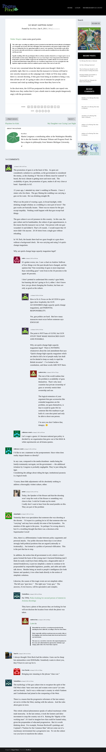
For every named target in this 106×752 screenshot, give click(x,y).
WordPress (28, 749)
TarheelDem (25, 594)
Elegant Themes (15, 749)
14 (49, 29)
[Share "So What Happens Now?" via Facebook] (28, 106)
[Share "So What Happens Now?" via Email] (55, 106)
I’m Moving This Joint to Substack (88, 61)
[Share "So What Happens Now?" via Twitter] (32, 106)
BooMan (33, 29)
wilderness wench (27, 432)
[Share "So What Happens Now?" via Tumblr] (38, 106)
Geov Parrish (25, 670)
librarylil (84, 106)
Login (77, 8)
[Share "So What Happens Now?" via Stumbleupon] (51, 106)
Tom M (16, 653)
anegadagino (17, 514)
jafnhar (83, 124)
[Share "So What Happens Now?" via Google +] (35, 106)
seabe (23, 258)
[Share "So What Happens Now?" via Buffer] (48, 106)
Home (70, 8)
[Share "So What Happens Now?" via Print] (58, 106)
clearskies (84, 115)
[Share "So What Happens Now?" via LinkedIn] (45, 106)
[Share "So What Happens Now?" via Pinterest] (41, 106)
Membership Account (92, 8)
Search (80, 20)
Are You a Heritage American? (87, 65)
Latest (32, 623)
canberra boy (42, 372)
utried (23, 491)
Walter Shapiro (16, 39)
